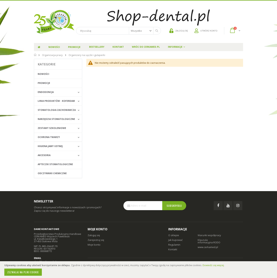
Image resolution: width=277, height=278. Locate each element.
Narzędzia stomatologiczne (56, 119)
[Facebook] (218, 205)
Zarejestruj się (96, 240)
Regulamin (174, 244)
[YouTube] (228, 205)
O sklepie (173, 235)
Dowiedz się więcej (213, 265)
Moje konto (94, 244)
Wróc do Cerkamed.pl (146, 46)
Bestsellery (96, 46)
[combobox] (118, 30)
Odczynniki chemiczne (52, 173)
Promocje (44, 83)
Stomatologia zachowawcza (57, 110)
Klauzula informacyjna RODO (209, 241)
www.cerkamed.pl (208, 247)
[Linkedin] (237, 205)
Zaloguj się (94, 235)
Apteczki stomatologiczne (55, 164)
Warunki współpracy (209, 235)
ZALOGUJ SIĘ (181, 30)
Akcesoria (44, 155)
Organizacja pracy (52, 55)
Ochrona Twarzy (49, 137)
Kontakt (118, 46)
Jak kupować (175, 240)
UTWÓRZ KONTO (208, 30)
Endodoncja (46, 92)
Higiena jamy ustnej (50, 146)
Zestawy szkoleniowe (52, 128)
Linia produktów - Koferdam (56, 101)
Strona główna (35, 55)
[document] (139, 269)
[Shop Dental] (54, 22)
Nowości (43, 74)
